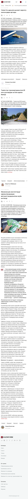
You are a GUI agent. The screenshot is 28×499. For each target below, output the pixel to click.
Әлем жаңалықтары (19, 181)
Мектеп (15, 423)
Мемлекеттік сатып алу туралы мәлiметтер (11, 476)
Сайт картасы (4, 484)
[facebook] (9, 440)
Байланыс (3, 486)
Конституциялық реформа (20, 5)
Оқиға (2, 448)
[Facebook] (9, 15)
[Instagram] (2, 15)
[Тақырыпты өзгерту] (21, 2)
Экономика (3, 455)
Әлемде (3, 458)
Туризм (3, 181)
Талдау (2, 453)
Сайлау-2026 (8, 5)
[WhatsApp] (4, 15)
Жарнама (3, 489)
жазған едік (4, 418)
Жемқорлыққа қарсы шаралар (8, 473)
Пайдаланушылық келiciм (7, 466)
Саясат (2, 450)
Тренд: (2, 5)
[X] (12, 15)
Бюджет (18, 79)
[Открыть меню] (26, 2)
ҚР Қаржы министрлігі (7, 79)
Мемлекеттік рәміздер (6, 471)
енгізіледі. (9, 172)
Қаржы (21, 423)
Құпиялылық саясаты (6, 468)
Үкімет (3, 423)
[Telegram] (7, 15)
